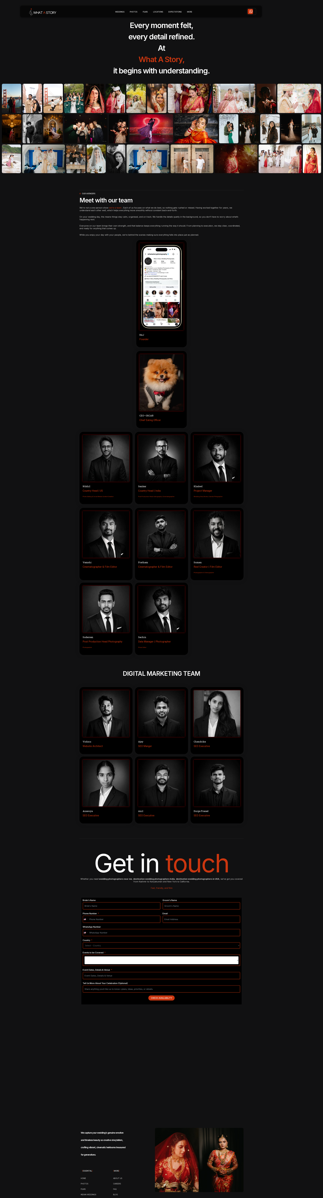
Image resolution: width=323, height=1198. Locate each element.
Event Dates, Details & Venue (96, 970)
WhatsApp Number (92, 927)
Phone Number (90, 913)
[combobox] (85, 919)
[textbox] (161, 960)
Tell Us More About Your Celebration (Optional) (105, 983)
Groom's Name (170, 900)
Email (165, 913)
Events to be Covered (93, 952)
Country (86, 940)
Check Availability (161, 998)
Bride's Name (89, 900)
